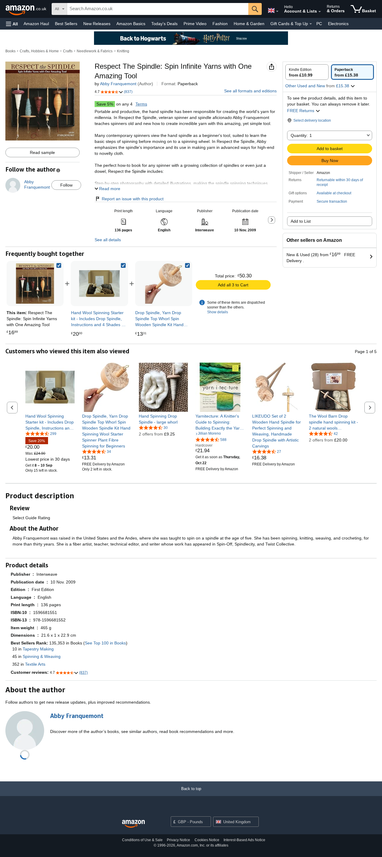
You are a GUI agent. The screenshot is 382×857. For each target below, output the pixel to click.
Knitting (123, 51)
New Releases (96, 23)
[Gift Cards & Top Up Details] (310, 24)
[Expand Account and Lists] (319, 11)
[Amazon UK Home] (133, 824)
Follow (66, 185)
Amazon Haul (36, 23)
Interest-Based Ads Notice (244, 840)
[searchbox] (157, 9)
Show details (217, 312)
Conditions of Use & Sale (142, 840)
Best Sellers (66, 23)
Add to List (301, 221)
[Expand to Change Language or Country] (277, 11)
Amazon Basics (130, 23)
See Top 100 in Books (105, 643)
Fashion (220, 23)
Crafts (68, 51)
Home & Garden (249, 23)
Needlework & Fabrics (95, 51)
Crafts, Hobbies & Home (39, 51)
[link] (99, 283)
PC (319, 23)
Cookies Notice (207, 840)
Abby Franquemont (118, 83)
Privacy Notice (178, 840)
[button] (12, 24)
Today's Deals (164, 23)
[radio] (307, 72)
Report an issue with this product (133, 198)
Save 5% (104, 104)
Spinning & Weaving (42, 656)
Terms (141, 104)
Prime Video (195, 23)
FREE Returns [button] (301, 110)
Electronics (338, 23)
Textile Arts (35, 664)
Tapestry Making (38, 649)
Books (10, 51)
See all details (108, 239)
